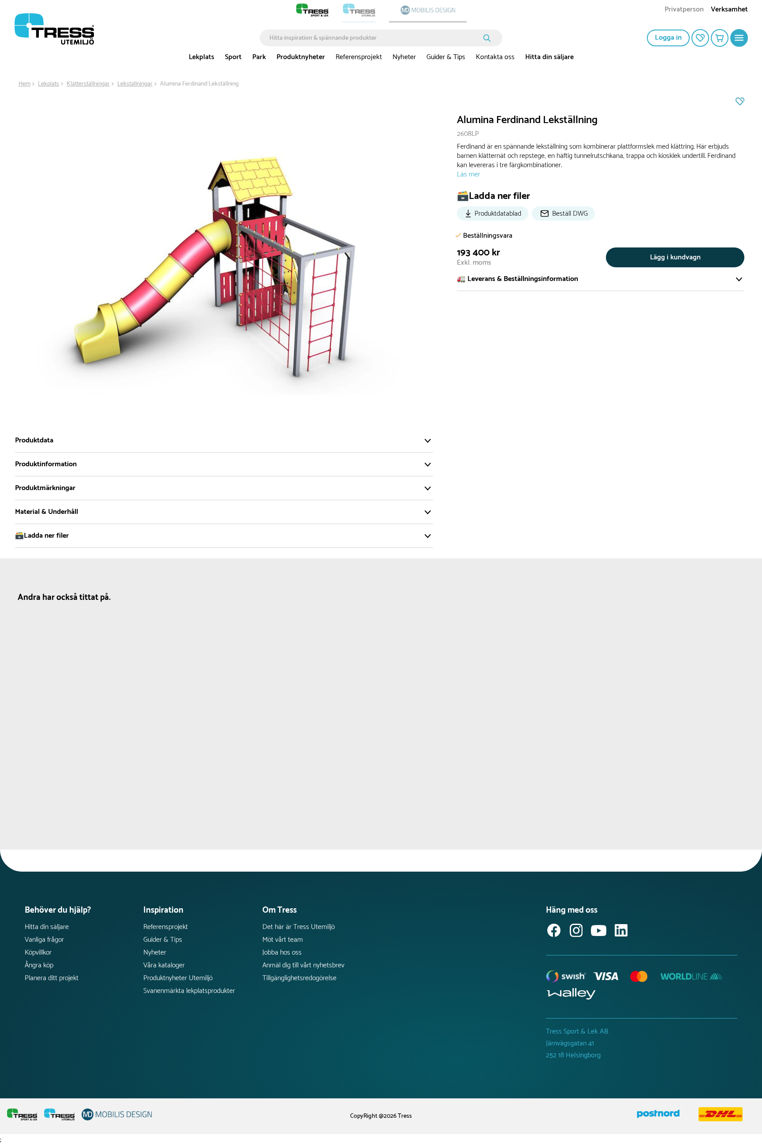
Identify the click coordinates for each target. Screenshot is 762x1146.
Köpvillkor (38, 952)
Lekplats (201, 57)
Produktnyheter (300, 57)
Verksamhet (729, 10)
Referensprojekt (359, 57)
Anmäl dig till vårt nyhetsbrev (303, 965)
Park (259, 57)
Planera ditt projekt (51, 978)
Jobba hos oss (282, 952)
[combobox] (375, 38)
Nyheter (404, 57)
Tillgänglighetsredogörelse (299, 978)
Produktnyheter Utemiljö (178, 978)
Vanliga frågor (44, 939)
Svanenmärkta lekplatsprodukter (189, 991)
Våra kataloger (164, 965)
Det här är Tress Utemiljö (298, 927)
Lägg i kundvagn (675, 257)
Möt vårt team (282, 939)
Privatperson (684, 10)
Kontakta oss (495, 57)
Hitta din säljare (549, 57)
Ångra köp (39, 965)
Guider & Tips (445, 57)
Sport (233, 57)
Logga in (668, 38)
